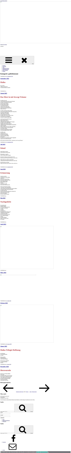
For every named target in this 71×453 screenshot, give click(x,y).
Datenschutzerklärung (6, 420)
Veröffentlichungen (5, 69)
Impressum (4, 421)
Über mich (4, 66)
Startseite (3, 65)
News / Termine (5, 70)
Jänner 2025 (3, 346)
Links (3, 419)
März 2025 (3, 272)
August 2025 (3, 93)
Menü (33, 63)
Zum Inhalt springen (3, 0)
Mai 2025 (2, 198)
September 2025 (4, 78)
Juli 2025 (2, 144)
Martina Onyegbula (3, 44)
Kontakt (3, 71)
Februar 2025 (4, 303)
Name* (1, 412)
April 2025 (3, 224)
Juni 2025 (3, 169)
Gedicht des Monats (5, 68)
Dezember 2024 (4, 366)
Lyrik (3, 67)
